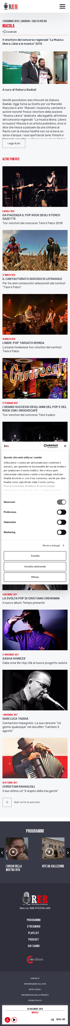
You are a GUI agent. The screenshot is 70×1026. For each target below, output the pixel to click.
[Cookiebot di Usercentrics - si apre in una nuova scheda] (44, 446)
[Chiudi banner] (65, 446)
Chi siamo (34, 946)
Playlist (33, 933)
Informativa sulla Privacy (35, 995)
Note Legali (35, 989)
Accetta (35, 555)
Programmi (34, 920)
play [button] (14, 1020)
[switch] (61, 512)
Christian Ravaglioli (18, 786)
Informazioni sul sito (35, 984)
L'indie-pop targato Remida (23, 343)
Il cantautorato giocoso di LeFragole (32, 279)
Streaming (34, 926)
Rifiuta (35, 577)
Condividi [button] (11, 32)
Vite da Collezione (53, 866)
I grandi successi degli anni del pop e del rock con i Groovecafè (34, 408)
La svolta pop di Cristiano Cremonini (31, 598)
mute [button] (52, 1019)
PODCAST (33, 939)
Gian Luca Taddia (15, 718)
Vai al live (60, 1019)
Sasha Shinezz (14, 658)
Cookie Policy (35, 1000)
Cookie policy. (46, 482)
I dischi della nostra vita (14, 868)
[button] (13, 143)
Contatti (35, 978)
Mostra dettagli (51, 545)
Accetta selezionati (35, 566)
